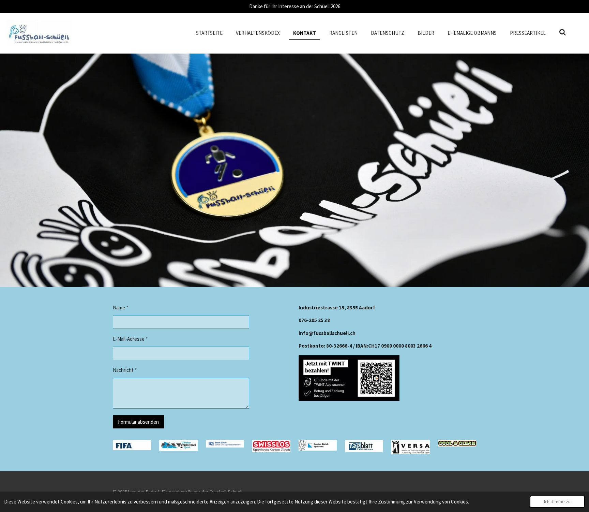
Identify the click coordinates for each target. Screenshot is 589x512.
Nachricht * (125, 370)
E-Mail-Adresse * (130, 339)
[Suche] (562, 33)
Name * (120, 307)
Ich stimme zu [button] (557, 501)
